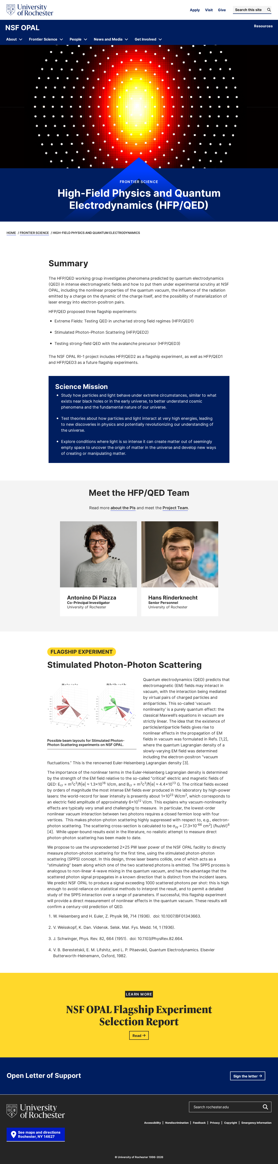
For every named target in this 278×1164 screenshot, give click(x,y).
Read (137, 1035)
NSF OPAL (22, 27)
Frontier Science (34, 233)
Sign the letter (245, 1076)
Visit (209, 9)
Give (222, 9)
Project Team (175, 508)
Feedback (199, 1123)
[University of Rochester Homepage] (30, 10)
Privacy (215, 1123)
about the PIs (123, 508)
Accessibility (152, 1123)
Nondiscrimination (177, 1123)
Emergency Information (256, 1123)
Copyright (230, 1123)
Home (11, 233)
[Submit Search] (265, 1107)
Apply (195, 9)
